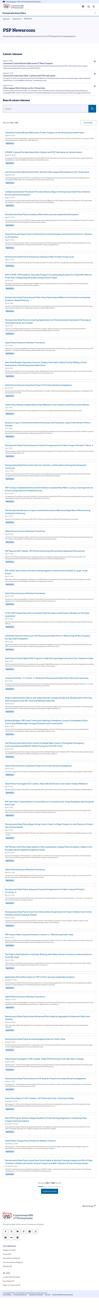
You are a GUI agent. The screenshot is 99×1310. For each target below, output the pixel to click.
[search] (88, 6)
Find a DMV (7, 1254)
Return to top (88, 1206)
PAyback (6, 1266)
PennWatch (7, 1281)
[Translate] (83, 6)
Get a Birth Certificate (11, 1258)
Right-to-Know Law (10, 1285)
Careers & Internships (11, 1277)
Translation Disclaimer (36, 1294)
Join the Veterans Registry (13, 1262)
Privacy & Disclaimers (20, 1294)
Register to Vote (9, 1250)
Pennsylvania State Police (14, 13)
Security (47, 1294)
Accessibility (7, 1294)
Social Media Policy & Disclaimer (62, 1294)
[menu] (93, 6)
